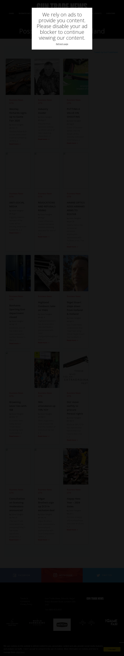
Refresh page (62, 44)
